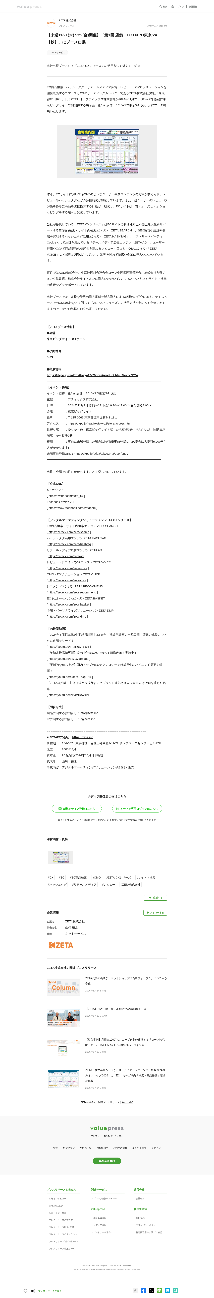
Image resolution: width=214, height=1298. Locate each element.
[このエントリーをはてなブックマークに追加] (167, 1292)
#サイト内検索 (146, 877)
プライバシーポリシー (147, 1225)
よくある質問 (139, 1147)
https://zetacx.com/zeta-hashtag (69, 544)
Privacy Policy (116, 1269)
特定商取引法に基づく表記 (149, 1232)
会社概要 (140, 1198)
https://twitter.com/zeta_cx (65, 496)
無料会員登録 (107, 1160)
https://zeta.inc (82, 737)
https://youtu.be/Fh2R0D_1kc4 (68, 646)
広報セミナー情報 (57, 1213)
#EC (61, 877)
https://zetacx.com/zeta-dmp (67, 616)
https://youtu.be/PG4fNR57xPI (68, 695)
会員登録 (193, 6)
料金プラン (69, 1147)
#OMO (96, 877)
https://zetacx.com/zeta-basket (68, 604)
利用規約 (140, 1218)
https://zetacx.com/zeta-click (67, 580)
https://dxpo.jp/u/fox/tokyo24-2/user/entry (101, 453)
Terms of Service (130, 1269)
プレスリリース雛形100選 (61, 1227)
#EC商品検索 (78, 877)
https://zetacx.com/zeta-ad (66, 556)
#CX (50, 877)
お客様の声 (102, 1147)
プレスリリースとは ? (50, 1291)
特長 (55, 1147)
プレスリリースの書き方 (61, 1220)
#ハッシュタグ (57, 884)
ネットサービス (57, 52)
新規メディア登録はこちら (79, 808)
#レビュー (108, 884)
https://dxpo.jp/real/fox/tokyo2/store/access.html (99, 423)
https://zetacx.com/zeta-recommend (72, 592)
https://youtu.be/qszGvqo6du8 (68, 658)
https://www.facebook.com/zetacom (72, 508)
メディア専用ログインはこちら (139, 808)
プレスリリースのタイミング (63, 1234)
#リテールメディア (84, 884)
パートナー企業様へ (103, 1232)
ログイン (179, 6)
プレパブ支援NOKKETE (105, 1198)
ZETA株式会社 (67, 20)
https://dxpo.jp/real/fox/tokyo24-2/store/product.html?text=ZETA (92, 375)
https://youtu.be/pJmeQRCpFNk (69, 677)
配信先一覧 (85, 1147)
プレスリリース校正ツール (62, 1248)
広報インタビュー (57, 1198)
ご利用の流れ (120, 1147)
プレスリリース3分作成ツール (63, 1241)
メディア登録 (99, 1225)
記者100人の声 (56, 1205)
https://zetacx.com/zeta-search (68, 532)
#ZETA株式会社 (130, 884)
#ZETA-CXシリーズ (118, 877)
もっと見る (127, 1102)
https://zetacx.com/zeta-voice (67, 568)
